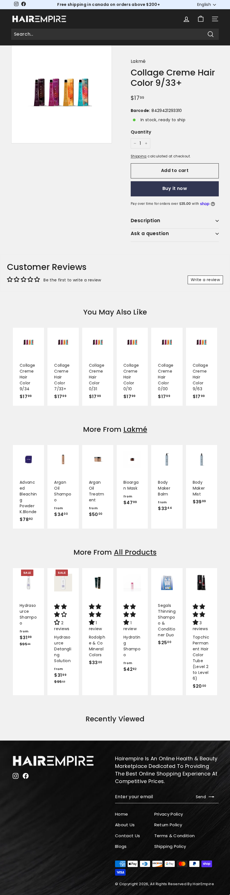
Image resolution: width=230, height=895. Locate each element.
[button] (61, 615)
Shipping (139, 156)
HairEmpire (203, 884)
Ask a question (150, 233)
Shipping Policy (170, 846)
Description (145, 220)
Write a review (205, 280)
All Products (135, 552)
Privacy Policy (168, 814)
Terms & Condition (174, 836)
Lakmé (138, 61)
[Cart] (201, 19)
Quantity (141, 132)
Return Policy (168, 825)
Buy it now (174, 188)
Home (121, 814)
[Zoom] (62, 93)
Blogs (121, 846)
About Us (125, 825)
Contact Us (127, 836)
